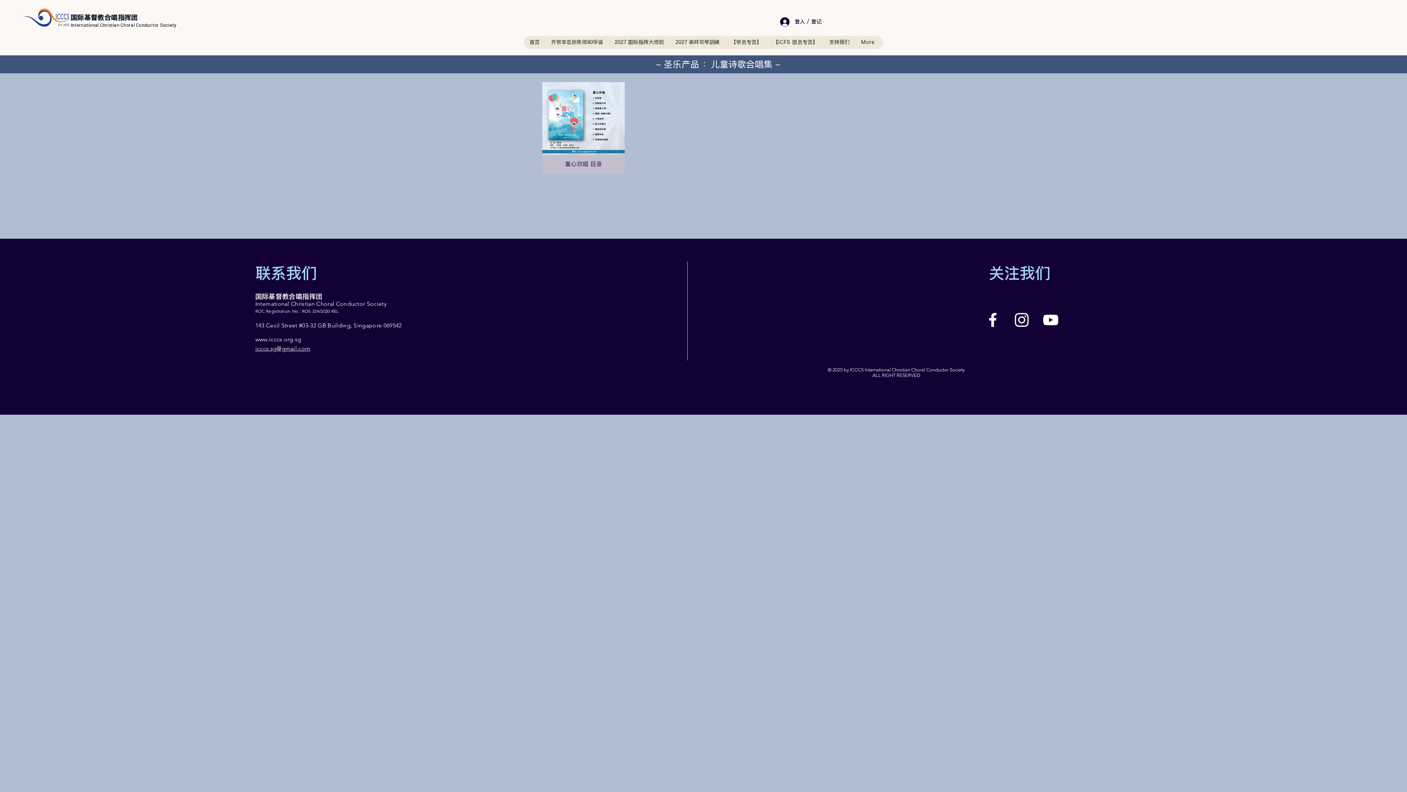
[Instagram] (1021, 320)
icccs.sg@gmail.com (283, 348)
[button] (746, 42)
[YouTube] (1050, 320)
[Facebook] (992, 320)
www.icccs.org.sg (278, 339)
